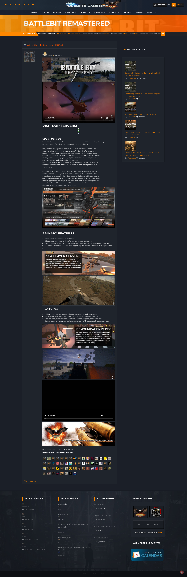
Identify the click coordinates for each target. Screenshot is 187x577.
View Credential (30, 481)
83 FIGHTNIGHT (100, 504)
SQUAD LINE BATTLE (102, 515)
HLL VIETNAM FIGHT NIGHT (105, 526)
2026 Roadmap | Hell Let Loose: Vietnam (140, 114)
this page (77, 33)
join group (29, 519)
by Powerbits (32, 45)
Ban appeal (29, 509)
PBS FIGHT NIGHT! (101, 538)
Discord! (106, 33)
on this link (134, 33)
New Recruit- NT (31, 539)
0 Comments (48, 45)
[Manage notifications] (182, 572)
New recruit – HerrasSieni (35, 549)
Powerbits (132, 78)
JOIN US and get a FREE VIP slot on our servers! (39, 33)
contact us (95, 33)
